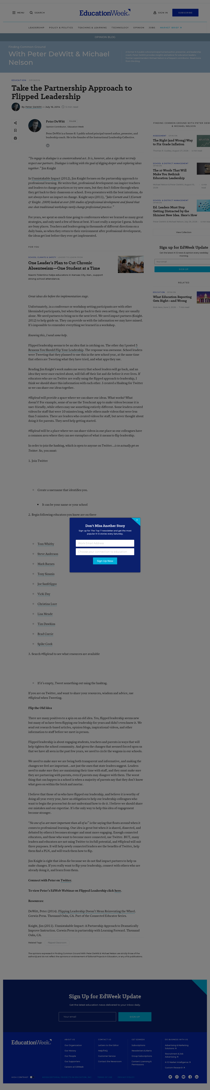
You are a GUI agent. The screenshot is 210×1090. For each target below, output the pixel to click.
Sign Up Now (105, 560)
